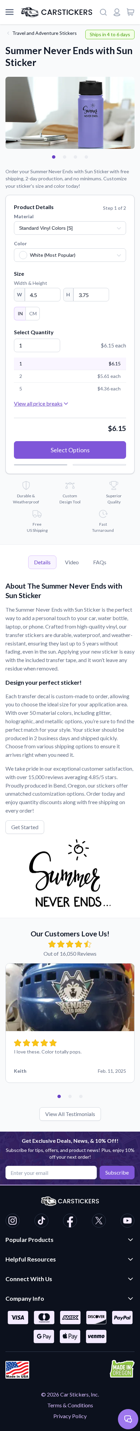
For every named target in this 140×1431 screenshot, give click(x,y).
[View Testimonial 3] (80, 1096)
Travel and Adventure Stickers (44, 33)
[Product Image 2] (64, 157)
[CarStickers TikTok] (41, 1221)
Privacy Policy (70, 1416)
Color (20, 243)
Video (72, 562)
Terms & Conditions (70, 1405)
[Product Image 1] (53, 157)
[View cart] (130, 12)
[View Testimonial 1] (59, 1096)
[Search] (103, 12)
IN (20, 313)
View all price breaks (38, 403)
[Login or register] (117, 12)
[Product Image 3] (75, 157)
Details (42, 562)
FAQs (99, 562)
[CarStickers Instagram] (12, 1221)
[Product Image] (86, 157)
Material (24, 216)
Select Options (70, 450)
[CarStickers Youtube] (127, 1221)
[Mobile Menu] (9, 12)
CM (33, 313)
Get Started (24, 827)
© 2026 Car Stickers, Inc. (70, 1394)
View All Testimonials (70, 1114)
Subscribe (117, 1172)
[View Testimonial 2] (70, 1096)
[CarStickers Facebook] (70, 1221)
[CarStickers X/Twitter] (99, 1221)
